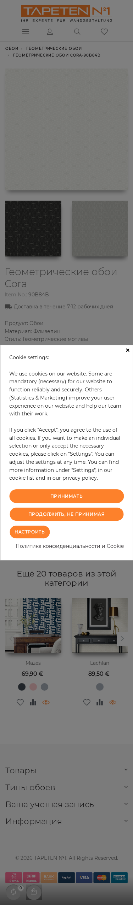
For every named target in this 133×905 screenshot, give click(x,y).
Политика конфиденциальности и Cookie (70, 546)
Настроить (30, 531)
